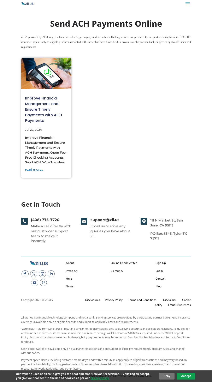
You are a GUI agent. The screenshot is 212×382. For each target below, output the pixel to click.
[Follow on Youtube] (34, 282)
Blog (158, 286)
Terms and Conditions (142, 300)
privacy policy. (100, 378)
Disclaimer (169, 300)
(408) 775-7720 (45, 220)
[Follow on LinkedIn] (51, 273)
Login (159, 271)
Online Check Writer (124, 263)
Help (69, 279)
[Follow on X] (33, 273)
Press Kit (71, 271)
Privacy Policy (114, 300)
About (70, 263)
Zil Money (117, 271)
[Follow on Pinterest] (43, 282)
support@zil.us (104, 220)
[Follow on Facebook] (25, 273)
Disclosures (92, 300)
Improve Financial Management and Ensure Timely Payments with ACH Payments (43, 109)
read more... (34, 169)
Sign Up (160, 263)
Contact (160, 279)
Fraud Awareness (179, 305)
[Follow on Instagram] (42, 273)
